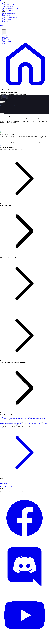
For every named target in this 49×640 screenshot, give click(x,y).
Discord (1, 483)
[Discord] (24, 590)
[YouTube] (24, 639)
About (3, 22)
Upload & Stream (9, 480)
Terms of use (11, 486)
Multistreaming (2, 480)
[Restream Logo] (24, 0)
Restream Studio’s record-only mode (19, 142)
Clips (13, 480)
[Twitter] (0, 493)
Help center (3, 486)
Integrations (7, 486)
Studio (6, 480)
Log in (1, 25)
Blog (1, 486)
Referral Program (8, 483)
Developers (4, 483)
